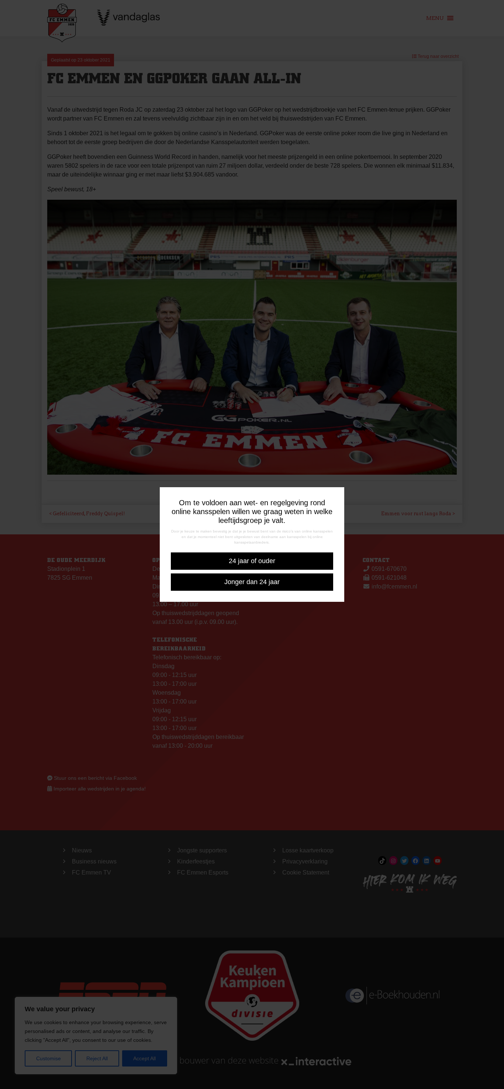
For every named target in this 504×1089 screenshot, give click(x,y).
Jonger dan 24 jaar (252, 582)
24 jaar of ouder (252, 561)
